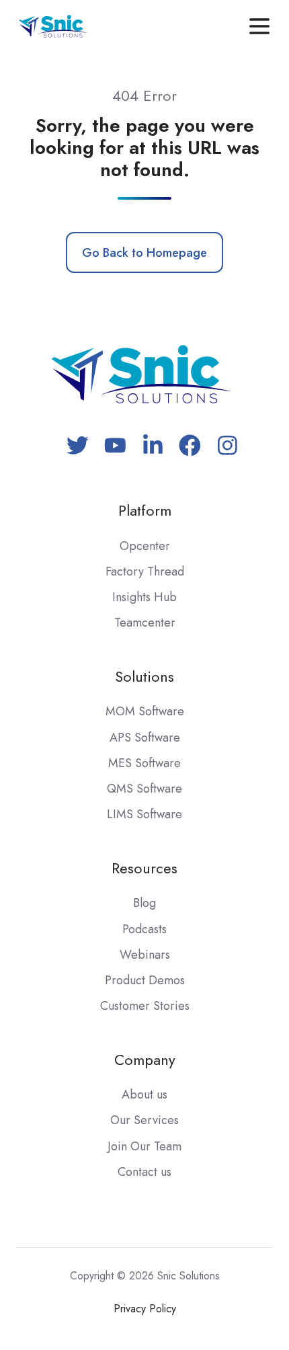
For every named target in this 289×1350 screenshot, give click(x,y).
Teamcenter (144, 622)
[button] (259, 26)
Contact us (144, 1172)
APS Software (145, 737)
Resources (144, 868)
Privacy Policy (145, 1308)
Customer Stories (145, 1006)
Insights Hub (144, 597)
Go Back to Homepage (144, 253)
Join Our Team (144, 1146)
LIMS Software (144, 814)
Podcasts (144, 929)
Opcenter (145, 546)
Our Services (144, 1120)
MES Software (144, 763)
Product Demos (145, 980)
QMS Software (144, 788)
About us (144, 1094)
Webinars (145, 954)
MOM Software (145, 711)
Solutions (144, 676)
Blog (144, 903)
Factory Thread (145, 571)
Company (144, 1059)
